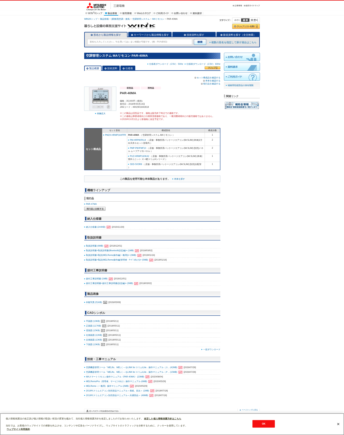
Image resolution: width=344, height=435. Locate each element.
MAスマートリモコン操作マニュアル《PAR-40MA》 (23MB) (115, 376)
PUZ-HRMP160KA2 (139, 156)
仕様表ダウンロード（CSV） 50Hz (166, 64)
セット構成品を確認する (208, 77)
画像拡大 (101, 113)
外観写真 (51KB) (94, 302)
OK (263, 423)
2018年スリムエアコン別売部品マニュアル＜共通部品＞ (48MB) (117, 395)
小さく (238, 20)
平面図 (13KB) (93, 321)
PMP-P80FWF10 (138, 148)
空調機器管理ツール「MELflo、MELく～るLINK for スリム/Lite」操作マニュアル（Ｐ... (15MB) (132, 372)
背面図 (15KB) (93, 330)
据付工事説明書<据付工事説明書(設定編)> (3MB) (109, 283)
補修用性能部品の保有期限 (241, 85)
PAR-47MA (91, 204)
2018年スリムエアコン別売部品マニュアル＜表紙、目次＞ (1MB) (118, 390)
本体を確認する (212, 80)
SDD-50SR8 (136, 164)
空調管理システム (141, 19)
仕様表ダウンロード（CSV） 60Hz (203, 64)
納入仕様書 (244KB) (96, 227)
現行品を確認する (211, 83)
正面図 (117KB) (94, 326)
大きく (252, 20)
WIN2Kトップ (90, 19)
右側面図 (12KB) (94, 335)
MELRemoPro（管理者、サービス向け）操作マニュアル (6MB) (117, 381)
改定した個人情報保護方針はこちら (162, 418)
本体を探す (179, 179)
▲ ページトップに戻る (248, 410)
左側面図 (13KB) (94, 340)
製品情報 (104, 19)
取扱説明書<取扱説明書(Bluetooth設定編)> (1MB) (110, 250)
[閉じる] (338, 424)
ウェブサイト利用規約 (18, 429)
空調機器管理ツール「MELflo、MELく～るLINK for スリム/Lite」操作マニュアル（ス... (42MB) (132, 367)
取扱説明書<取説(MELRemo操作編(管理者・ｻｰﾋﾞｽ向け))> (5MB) (117, 260)
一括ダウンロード (211, 349)
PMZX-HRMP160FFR (115, 135)
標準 (245, 20)
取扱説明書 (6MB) (95, 246)
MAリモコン (158, 19)
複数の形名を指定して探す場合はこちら (234, 42)
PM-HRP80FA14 (138, 140)
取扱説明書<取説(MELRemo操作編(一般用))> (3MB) (111, 255)
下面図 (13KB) (93, 344)
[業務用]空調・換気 (120, 19)
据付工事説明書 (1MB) (97, 278)
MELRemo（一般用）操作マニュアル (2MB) (107, 386)
